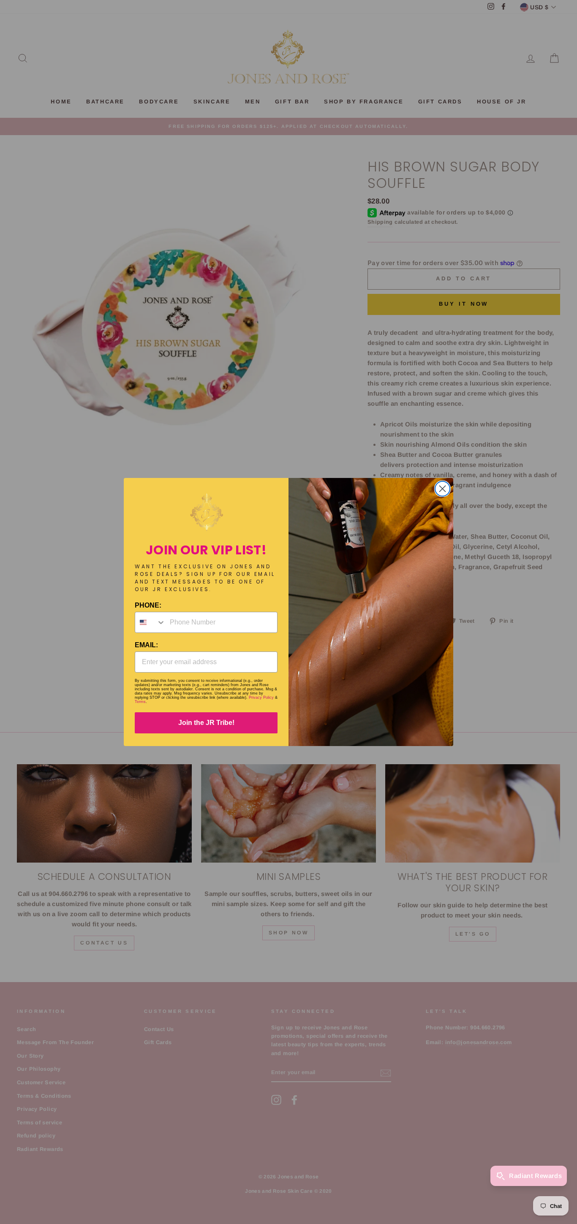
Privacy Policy (261, 697)
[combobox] (150, 622)
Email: (146, 645)
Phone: (148, 605)
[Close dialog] (442, 488)
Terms (140, 702)
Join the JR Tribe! (206, 722)
